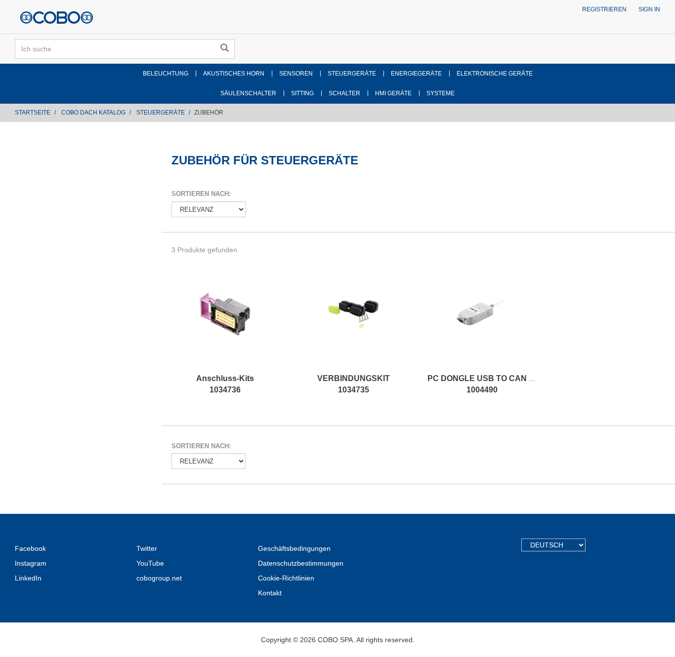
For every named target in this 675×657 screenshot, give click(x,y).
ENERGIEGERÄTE (416, 73)
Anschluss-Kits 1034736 (225, 384)
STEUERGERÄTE (352, 73)
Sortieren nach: (201, 193)
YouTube (150, 563)
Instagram (30, 563)
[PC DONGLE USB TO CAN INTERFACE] (481, 323)
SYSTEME (440, 93)
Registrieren (604, 9)
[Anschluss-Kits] (225, 323)
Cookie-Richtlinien (286, 578)
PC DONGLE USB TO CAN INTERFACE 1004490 (501, 384)
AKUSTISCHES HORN (233, 73)
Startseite (32, 112)
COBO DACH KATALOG (93, 112)
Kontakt (270, 593)
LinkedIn (28, 578)
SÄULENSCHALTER (248, 93)
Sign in (649, 9)
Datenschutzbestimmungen (300, 563)
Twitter (146, 548)
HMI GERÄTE (393, 93)
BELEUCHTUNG (165, 73)
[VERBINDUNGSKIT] (353, 323)
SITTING (302, 93)
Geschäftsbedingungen (294, 548)
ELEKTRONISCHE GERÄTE (495, 73)
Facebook (30, 548)
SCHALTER (344, 93)
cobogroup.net (159, 578)
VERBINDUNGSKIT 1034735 (353, 384)
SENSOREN (296, 73)
